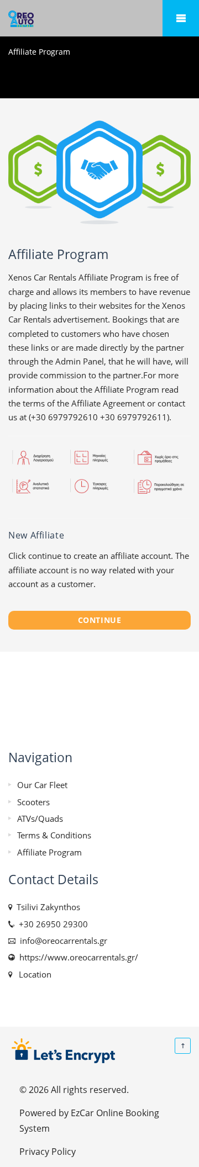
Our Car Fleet (42, 784)
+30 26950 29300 (51, 924)
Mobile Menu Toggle (181, 18)
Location (32, 974)
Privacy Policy (47, 1151)
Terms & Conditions (54, 835)
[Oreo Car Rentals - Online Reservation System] (99, 18)
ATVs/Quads (40, 818)
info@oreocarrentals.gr (61, 940)
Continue (99, 620)
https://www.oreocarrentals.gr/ (76, 957)
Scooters (33, 801)
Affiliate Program (49, 852)
